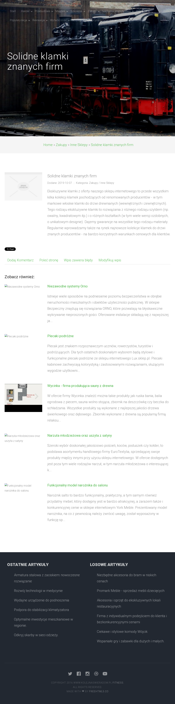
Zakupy (61, 145)
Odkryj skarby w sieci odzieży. (36, 635)
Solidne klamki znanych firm (112, 145)
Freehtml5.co (99, 691)
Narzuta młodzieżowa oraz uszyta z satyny (79, 435)
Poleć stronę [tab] (48, 260)
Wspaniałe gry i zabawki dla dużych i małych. (130, 641)
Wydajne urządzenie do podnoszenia (41, 600)
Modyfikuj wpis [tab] (110, 260)
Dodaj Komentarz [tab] (20, 260)
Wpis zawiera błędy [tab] (78, 260)
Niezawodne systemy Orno (67, 286)
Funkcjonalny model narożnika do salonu (77, 485)
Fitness (118, 682)
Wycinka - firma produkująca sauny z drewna (80, 386)
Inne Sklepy (79, 145)
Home (48, 145)
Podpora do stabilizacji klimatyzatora (41, 610)
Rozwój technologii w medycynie (38, 591)
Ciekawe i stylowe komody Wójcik (122, 632)
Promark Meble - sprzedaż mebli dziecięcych (130, 591)
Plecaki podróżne (60, 336)
